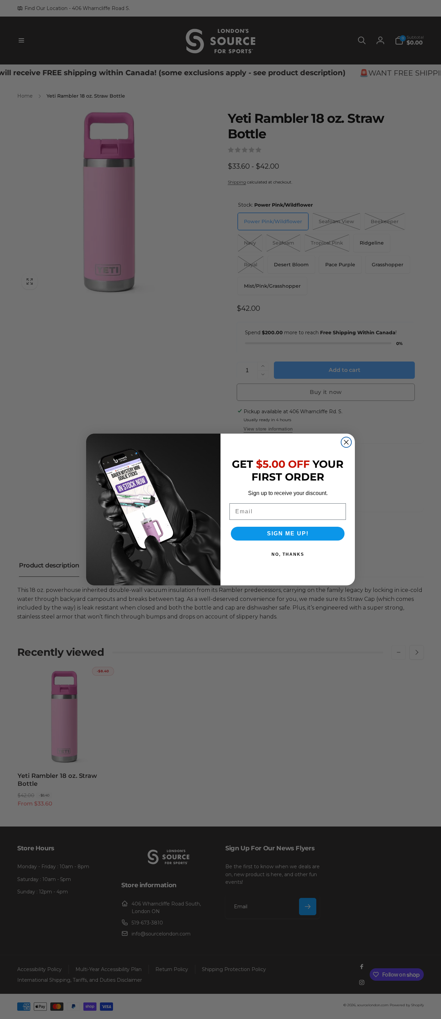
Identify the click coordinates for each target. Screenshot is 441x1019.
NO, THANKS (287, 554)
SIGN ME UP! (288, 533)
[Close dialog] (346, 442)
